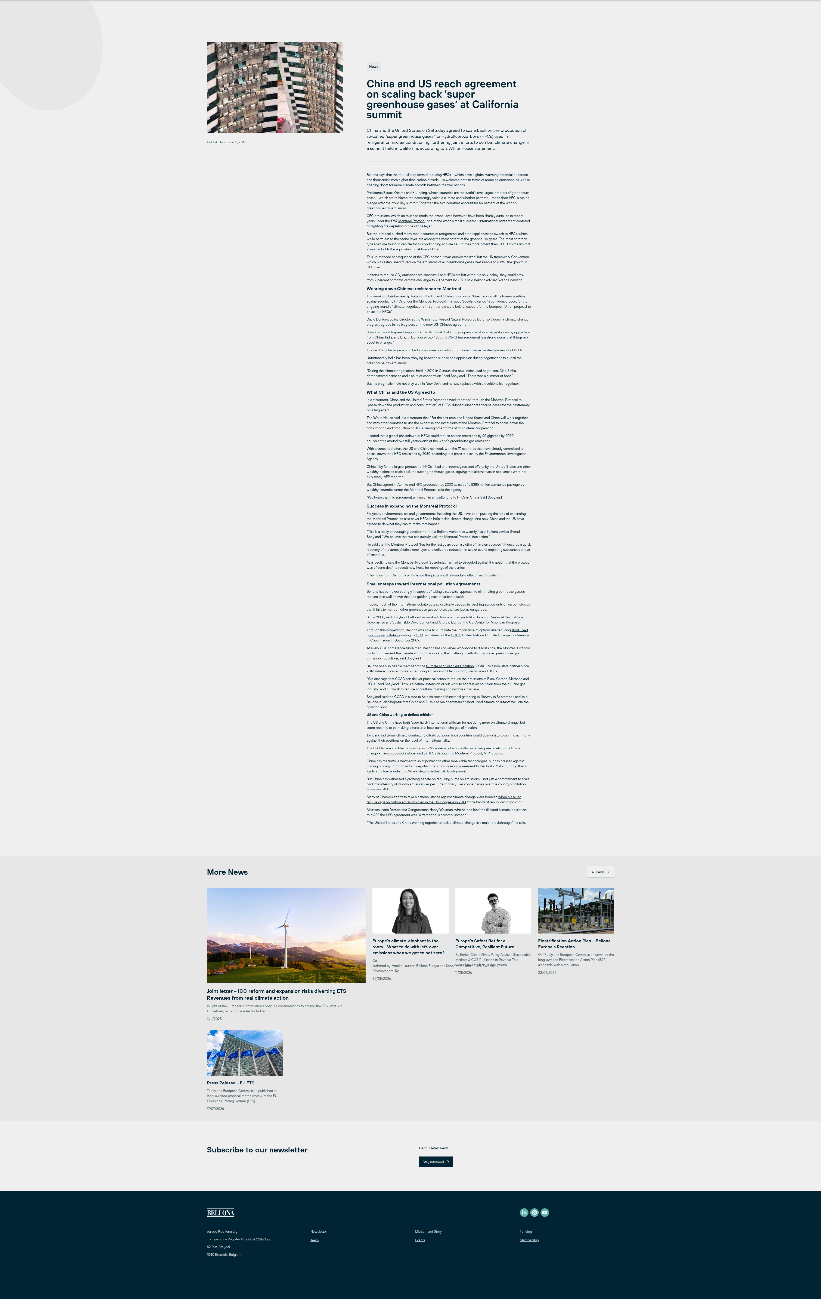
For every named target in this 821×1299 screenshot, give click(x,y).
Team (314, 1240)
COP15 (456, 635)
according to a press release (453, 454)
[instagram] (534, 1212)
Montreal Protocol (411, 221)
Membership (529, 1240)
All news (598, 872)
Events (420, 1240)
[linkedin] (524, 1212)
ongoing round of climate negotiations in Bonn (401, 306)
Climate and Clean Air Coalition (450, 666)
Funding (526, 1231)
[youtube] (544, 1212)
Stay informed (433, 1162)
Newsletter (318, 1231)
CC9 (419, 635)
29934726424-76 (258, 1239)
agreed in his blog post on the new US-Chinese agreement (425, 324)
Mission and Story (428, 1231)
